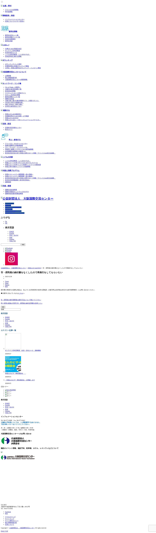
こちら (21, 293)
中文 (10, 237)
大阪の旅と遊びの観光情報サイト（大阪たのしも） (22, 100)
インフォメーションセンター (14, 19)
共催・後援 (7, 186)
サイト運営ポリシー (11, 521)
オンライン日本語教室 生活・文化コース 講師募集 (23, 350)
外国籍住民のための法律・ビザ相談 (17, 116)
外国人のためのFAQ (11, 118)
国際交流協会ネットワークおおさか (17, 191)
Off (6, 223)
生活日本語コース (11, 52)
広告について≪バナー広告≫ (14, 21)
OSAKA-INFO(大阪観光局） (14, 102)
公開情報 (8, 76)
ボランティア (8, 60)
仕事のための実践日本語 (13, 49)
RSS (6, 513)
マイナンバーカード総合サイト (15, 93)
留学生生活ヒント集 (11, 35)
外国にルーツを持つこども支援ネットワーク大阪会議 (23, 164)
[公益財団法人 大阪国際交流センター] (27, 198)
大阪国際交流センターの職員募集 (16, 79)
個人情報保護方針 (11, 77)
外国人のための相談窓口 (13, 114)
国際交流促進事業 (11, 190)
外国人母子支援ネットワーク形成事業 (17, 166)
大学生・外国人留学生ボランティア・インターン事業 (23, 68)
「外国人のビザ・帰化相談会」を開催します (20, 380)
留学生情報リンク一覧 (12, 37)
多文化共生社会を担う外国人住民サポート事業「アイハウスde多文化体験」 (30, 153)
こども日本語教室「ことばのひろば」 (17, 54)
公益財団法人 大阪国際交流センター (22, 528)
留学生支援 (9, 41)
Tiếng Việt (12, 241)
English (11, 233)
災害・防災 (7, 124)
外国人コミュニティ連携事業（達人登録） (19, 174)
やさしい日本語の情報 (12, 95)
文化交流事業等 (10, 39)
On (6, 221)
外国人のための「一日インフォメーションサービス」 (23, 120)
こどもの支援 (8, 157)
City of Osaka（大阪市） (13, 87)
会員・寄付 (7, 6)
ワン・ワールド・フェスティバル (16, 147)
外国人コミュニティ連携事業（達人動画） (19, 176)
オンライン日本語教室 (12, 50)
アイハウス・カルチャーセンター (16, 143)
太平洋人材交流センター (13, 106)
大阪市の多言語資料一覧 (13, 89)
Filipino (11, 239)
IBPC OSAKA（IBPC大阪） (14, 104)
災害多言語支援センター (13, 127)
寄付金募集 (9, 11)
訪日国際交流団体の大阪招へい (15, 151)
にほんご (6, 45)
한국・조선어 (13, 235)
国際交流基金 (9, 99)
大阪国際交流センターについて (14, 72)
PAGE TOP (4, 531)
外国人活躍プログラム (11, 170)
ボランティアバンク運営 (13, 64)
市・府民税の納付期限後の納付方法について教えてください (21, 300)
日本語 (11, 232)
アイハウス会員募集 (11, 10)
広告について (9, 524)
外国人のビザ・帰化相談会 (15, 373)
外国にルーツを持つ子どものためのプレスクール (21, 163)
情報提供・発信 (8, 15)
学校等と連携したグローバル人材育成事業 (19, 149)
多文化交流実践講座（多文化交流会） (17, 180)
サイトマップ (9, 519)
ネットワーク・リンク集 (12, 83)
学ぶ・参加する (15, 140)
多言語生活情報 (10, 91)
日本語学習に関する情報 (13, 56)
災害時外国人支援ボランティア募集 (17, 66)
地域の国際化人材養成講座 (14, 145)
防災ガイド (9, 129)
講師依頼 (8, 182)
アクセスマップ (10, 517)
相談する (6, 110)
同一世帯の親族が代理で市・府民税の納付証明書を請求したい (21, 303)
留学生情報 (13, 31)
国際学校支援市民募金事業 (14, 193)
